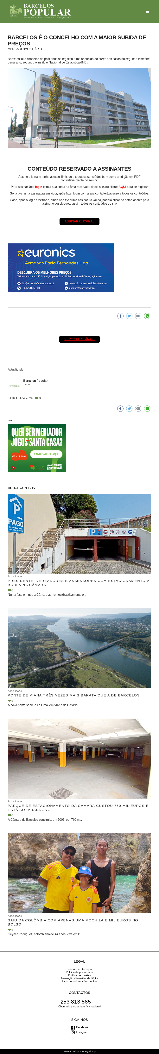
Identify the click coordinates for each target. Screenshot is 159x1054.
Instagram (82, 1032)
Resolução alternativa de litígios (79, 978)
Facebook (82, 1027)
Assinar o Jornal (79, 221)
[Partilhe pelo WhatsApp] (147, 316)
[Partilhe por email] (138, 316)
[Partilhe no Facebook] (120, 316)
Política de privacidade (79, 972)
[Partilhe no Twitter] (129, 316)
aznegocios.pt (88, 1051)
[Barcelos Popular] (40, 11)
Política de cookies (79, 975)
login (38, 186)
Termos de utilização (79, 969)
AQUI (122, 186)
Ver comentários (79, 339)
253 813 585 (75, 1002)
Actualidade (15, 576)
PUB (10, 421)
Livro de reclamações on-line (79, 981)
